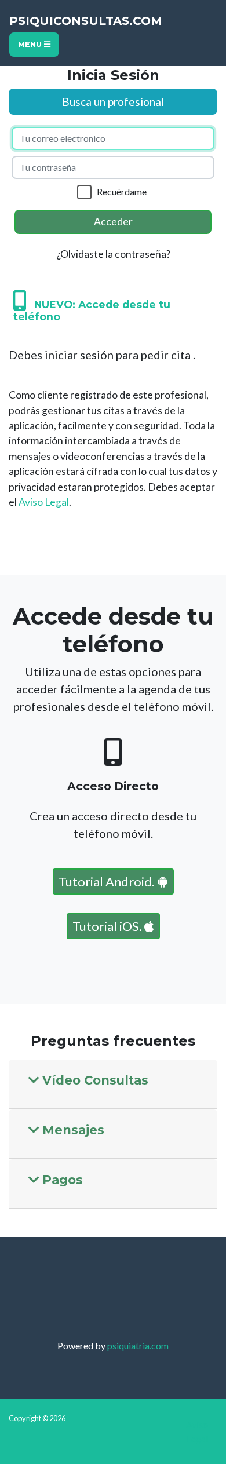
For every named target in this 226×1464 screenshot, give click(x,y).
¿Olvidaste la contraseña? (113, 254)
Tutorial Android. (108, 881)
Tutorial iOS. (108, 926)
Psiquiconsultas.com (85, 21)
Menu (31, 44)
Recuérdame (122, 191)
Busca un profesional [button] (113, 101)
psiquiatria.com (138, 1345)
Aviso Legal (44, 502)
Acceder (113, 222)
